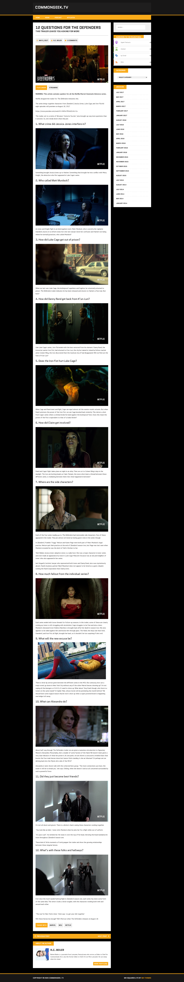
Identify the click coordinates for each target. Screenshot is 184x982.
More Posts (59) (100, 964)
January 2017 (121, 115)
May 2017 (119, 97)
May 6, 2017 (43, 40)
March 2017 (121, 106)
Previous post (43, 936)
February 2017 (122, 111)
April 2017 (120, 102)
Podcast (58, 17)
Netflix (68, 925)
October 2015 (121, 166)
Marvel (53, 925)
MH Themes (146, 978)
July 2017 (120, 92)
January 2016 (121, 152)
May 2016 (119, 134)
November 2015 (122, 162)
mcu (60, 925)
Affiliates (71, 17)
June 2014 (120, 194)
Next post (102, 936)
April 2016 (120, 139)
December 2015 (122, 157)
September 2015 (122, 171)
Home (38, 17)
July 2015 (120, 180)
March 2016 (121, 143)
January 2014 (121, 203)
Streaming (53, 88)
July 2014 (120, 189)
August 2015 (121, 175)
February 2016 (122, 148)
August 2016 (121, 120)
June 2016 (120, 129)
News (47, 17)
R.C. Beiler (57, 40)
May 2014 (119, 199)
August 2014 (121, 185)
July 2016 (120, 125)
